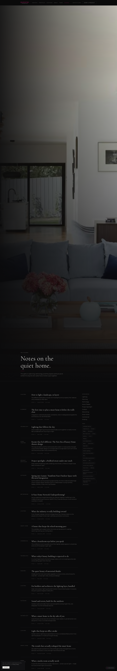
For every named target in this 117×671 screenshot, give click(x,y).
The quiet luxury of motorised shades (46, 571)
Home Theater (23, 442)
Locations (49, 2)
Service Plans (77, 2)
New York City (85, 484)
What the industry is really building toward (48, 511)
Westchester (85, 445)
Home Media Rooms (87, 441)
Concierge (111, 667)
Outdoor (23, 475)
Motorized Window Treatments (87, 481)
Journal (66, 2)
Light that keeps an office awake (44, 631)
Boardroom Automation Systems (88, 473)
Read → (33, 402)
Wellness (92, 467)
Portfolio (42, 2)
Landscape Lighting (87, 426)
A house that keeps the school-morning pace (48, 526)
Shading (23, 570)
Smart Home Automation (88, 453)
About (56, 2)
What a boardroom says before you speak (47, 541)
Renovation (90, 431)
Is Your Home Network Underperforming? (48, 494)
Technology (24, 426)
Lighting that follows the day (43, 427)
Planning (23, 409)
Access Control (86, 470)
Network (84, 460)
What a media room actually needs (45, 661)
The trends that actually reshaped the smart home (51, 646)
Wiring (93, 433)
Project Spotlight (24, 461)
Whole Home (90, 443)
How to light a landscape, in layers (45, 395)
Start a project (89, 2)
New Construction (86, 433)
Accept (6, 667)
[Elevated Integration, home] (25, 3)
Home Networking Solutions (88, 458)
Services (34, 2)
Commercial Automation (88, 476)
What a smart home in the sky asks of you (47, 616)
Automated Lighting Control (89, 462)
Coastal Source (86, 428)
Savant (84, 443)
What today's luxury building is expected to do (50, 556)
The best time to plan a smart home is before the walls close (52, 411)
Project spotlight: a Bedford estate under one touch (51, 461)
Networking (24, 494)
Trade (61, 2)
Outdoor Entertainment (88, 448)
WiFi (84, 455)
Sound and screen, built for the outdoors (47, 601)
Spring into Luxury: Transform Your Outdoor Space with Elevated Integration (54, 477)
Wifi (89, 460)
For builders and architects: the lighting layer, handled (53, 586)
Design (84, 431)
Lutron (90, 436)
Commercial (24, 540)
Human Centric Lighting (88, 465)
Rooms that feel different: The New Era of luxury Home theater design (53, 443)
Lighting (23, 394)
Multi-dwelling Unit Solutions (89, 478)
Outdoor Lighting (86, 450)
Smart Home (24, 525)
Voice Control (85, 467)
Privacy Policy (15, 664)
